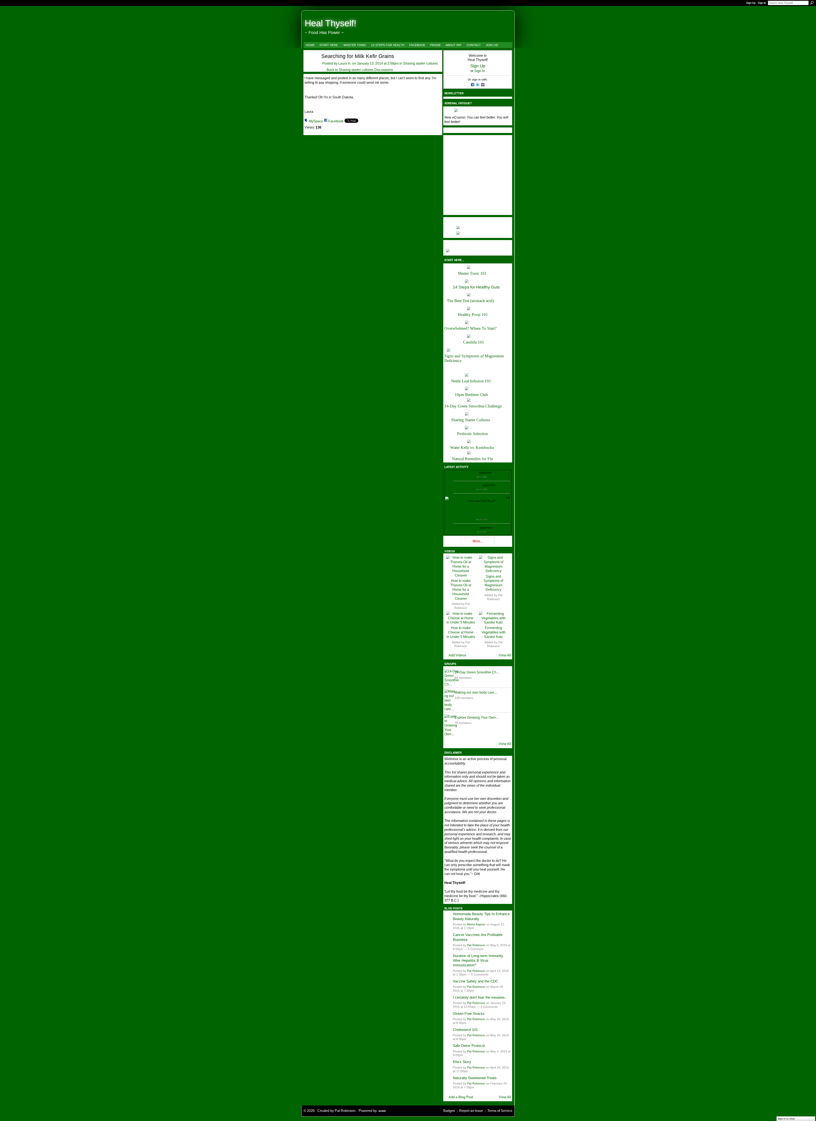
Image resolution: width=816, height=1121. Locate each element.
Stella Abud (499, 497)
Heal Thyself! (330, 23)
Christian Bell (471, 472)
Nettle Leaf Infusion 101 (471, 381)
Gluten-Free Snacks (469, 1013)
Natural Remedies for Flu (472, 459)
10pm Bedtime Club (471, 394)
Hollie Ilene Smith (463, 497)
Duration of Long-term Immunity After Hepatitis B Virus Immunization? (478, 960)
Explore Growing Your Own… (477, 717)
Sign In (762, 2)
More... (478, 541)
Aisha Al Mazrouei (482, 497)
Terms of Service (499, 1111)
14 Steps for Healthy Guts (476, 287)
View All (505, 655)
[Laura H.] (310, 63)
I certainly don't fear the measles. (479, 997)
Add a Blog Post (461, 1097)
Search (812, 3)
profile (495, 472)
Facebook (335, 121)
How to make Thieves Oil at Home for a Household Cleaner (460, 589)
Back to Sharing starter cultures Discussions (360, 70)
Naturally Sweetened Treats (475, 1078)
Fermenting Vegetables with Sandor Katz (494, 632)
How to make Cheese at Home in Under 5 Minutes (460, 632)
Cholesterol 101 (465, 1030)
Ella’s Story (462, 1062)
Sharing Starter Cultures (470, 420)
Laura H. (344, 63)
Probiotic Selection (472, 433)
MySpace (316, 121)
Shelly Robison (471, 527)
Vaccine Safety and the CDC (475, 981)
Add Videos (457, 655)
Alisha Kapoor (476, 924)
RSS (446, 544)
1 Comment (475, 949)
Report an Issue (471, 1111)
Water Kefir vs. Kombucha (472, 447)
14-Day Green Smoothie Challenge (473, 406)
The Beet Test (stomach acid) (470, 300)
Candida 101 (473, 342)
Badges (449, 1111)
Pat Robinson (476, 945)
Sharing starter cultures (420, 63)
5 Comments (479, 974)
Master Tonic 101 (472, 273)
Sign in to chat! (786, 1118)
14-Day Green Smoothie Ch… (477, 672)
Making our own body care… (476, 692)
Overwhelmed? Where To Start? (470, 328)
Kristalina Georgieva (471, 485)
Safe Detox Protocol (469, 1045)
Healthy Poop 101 (473, 314)
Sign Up (750, 2)
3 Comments (489, 1006)
